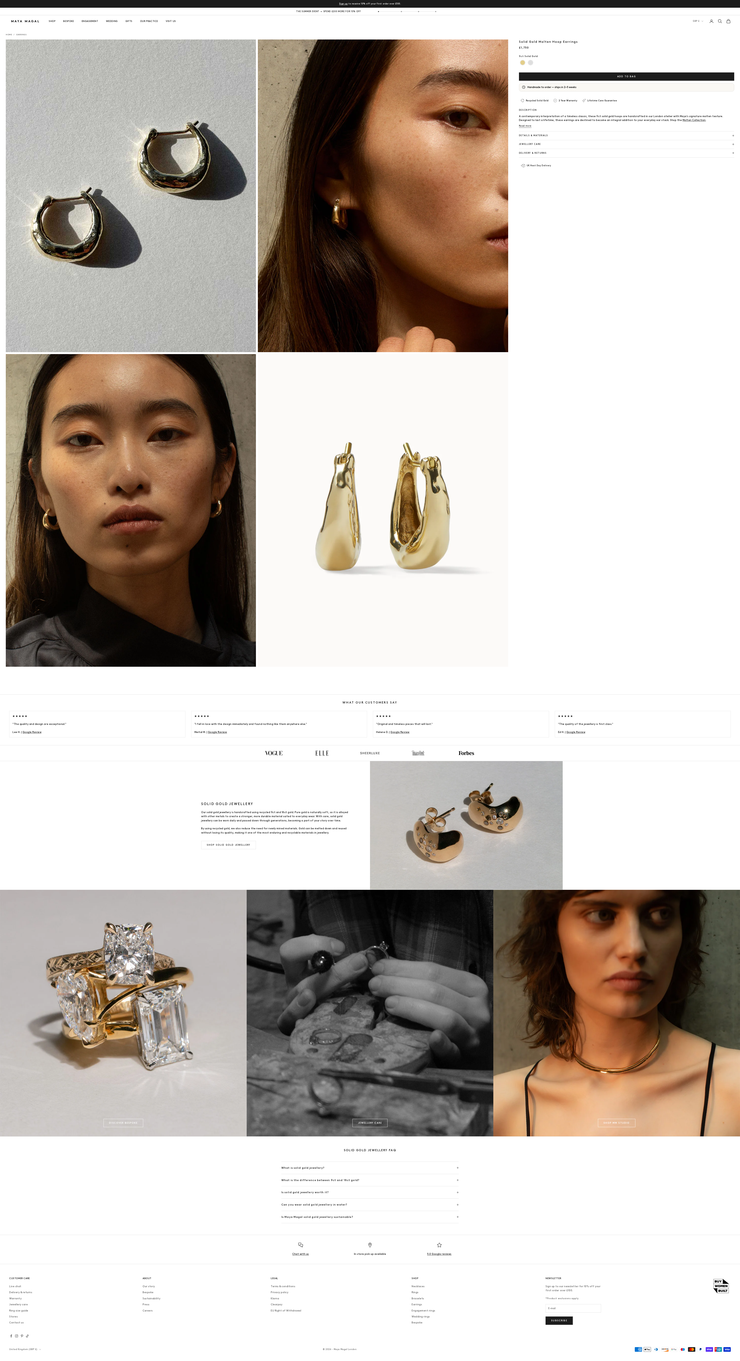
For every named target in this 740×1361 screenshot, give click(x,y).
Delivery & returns (20, 1292)
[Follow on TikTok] (27, 1336)
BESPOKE (68, 21)
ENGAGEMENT (90, 21)
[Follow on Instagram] (16, 1336)
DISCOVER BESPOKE (123, 1123)
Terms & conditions (283, 1286)
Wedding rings (421, 1316)
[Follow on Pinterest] (22, 1336)
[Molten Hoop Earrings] (530, 62)
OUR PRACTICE (149, 21)
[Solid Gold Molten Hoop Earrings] (522, 62)
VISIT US (171, 21)
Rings (415, 1292)
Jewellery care (18, 1304)
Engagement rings (423, 1310)
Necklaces (418, 1286)
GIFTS (128, 21)
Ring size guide (18, 1310)
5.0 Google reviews (439, 1254)
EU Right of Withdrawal (286, 1310)
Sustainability (151, 1298)
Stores (13, 1316)
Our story (149, 1286)
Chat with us (300, 1254)
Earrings (21, 34)
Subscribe (559, 1320)
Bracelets (418, 1298)
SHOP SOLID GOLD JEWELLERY (228, 845)
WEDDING (112, 21)
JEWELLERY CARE (370, 1123)
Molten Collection (694, 119)
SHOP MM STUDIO (617, 1123)
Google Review (32, 732)
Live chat (15, 1286)
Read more (525, 126)
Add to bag (626, 76)
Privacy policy (279, 1292)
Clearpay (276, 1304)
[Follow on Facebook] (11, 1336)
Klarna (275, 1298)
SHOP (52, 21)
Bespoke (148, 1292)
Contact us (16, 1322)
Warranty (15, 1298)
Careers (148, 1310)
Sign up (343, 4)
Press (146, 1304)
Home (9, 34)
